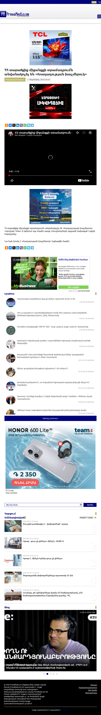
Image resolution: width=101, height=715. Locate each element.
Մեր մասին (92, 690)
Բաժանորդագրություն (88, 688)
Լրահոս (9, 293)
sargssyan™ (65, 710)
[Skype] (28, 125)
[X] (14, 125)
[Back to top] (96, 710)
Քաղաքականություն (15, 79)
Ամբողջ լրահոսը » (50, 418)
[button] (44, 674)
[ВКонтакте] (10, 125)
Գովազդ (93, 685)
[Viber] (21, 125)
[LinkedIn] (17, 125)
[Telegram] (32, 125)
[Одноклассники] (6, 125)
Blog (7, 607)
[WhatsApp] (25, 125)
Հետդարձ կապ (91, 693)
